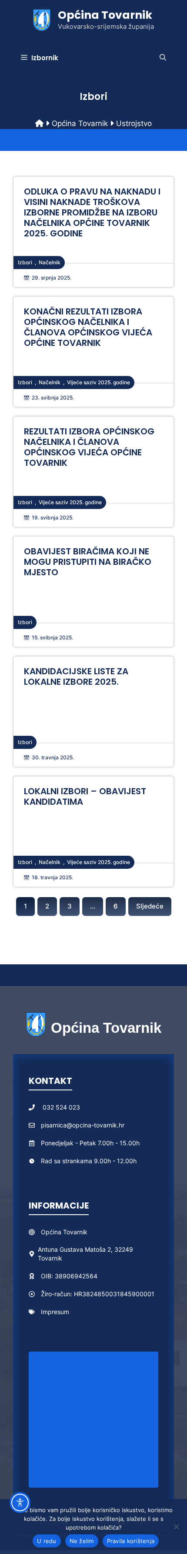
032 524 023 (61, 1107)
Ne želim (82, 1540)
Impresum (55, 1311)
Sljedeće (150, 906)
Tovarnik (75, 1232)
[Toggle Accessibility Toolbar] (20, 1502)
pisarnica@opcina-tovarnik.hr (82, 1125)
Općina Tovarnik (105, 15)
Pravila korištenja (131, 1540)
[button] (163, 58)
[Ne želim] (176, 1526)
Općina (52, 1232)
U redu (47, 1540)
